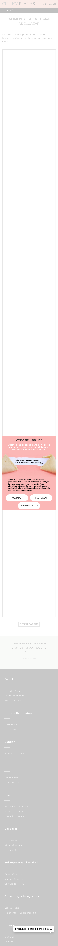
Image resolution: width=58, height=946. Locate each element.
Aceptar (17, 497)
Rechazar (41, 497)
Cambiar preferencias (29, 506)
